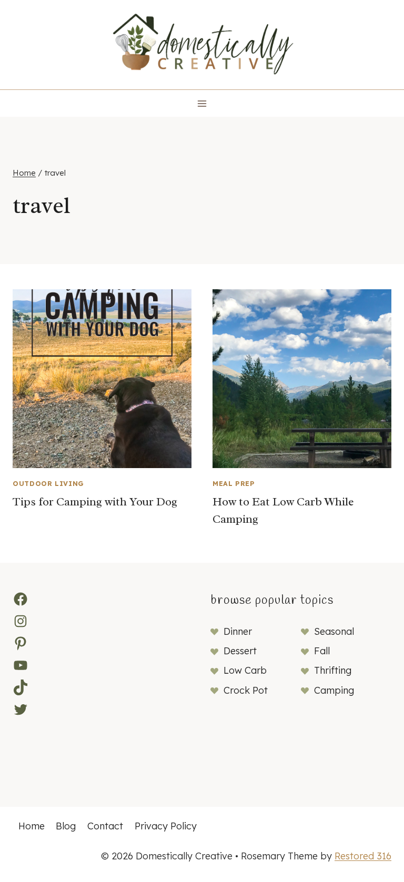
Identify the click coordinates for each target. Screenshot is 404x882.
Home (31, 826)
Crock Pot (246, 690)
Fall (322, 651)
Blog (66, 826)
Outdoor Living (48, 483)
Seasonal (334, 631)
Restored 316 (363, 856)
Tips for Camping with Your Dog (95, 501)
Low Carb (245, 670)
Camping (334, 690)
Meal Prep (234, 483)
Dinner (238, 631)
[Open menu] (202, 103)
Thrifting (332, 670)
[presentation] (102, 378)
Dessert (240, 651)
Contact (105, 826)
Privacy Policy (166, 826)
